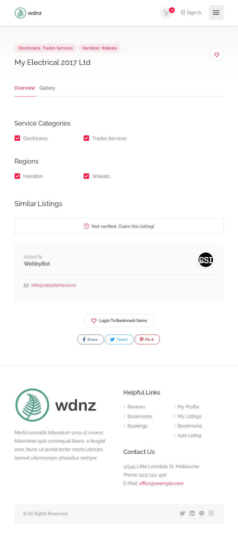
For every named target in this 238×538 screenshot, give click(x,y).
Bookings (137, 426)
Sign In (193, 12)
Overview (25, 88)
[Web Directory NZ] (29, 12)
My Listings (189, 416)
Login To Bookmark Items (123, 320)
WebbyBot (37, 264)
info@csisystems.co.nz (53, 285)
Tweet (122, 339)
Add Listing (189, 435)
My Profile (188, 407)
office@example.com (161, 483)
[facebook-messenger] (201, 513)
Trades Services (57, 48)
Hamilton (90, 48)
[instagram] (211, 513)
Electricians (29, 48)
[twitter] (182, 513)
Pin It (149, 339)
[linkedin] (192, 513)
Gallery (47, 88)
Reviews (136, 407)
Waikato (109, 48)
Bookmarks (139, 416)
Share (92, 339)
